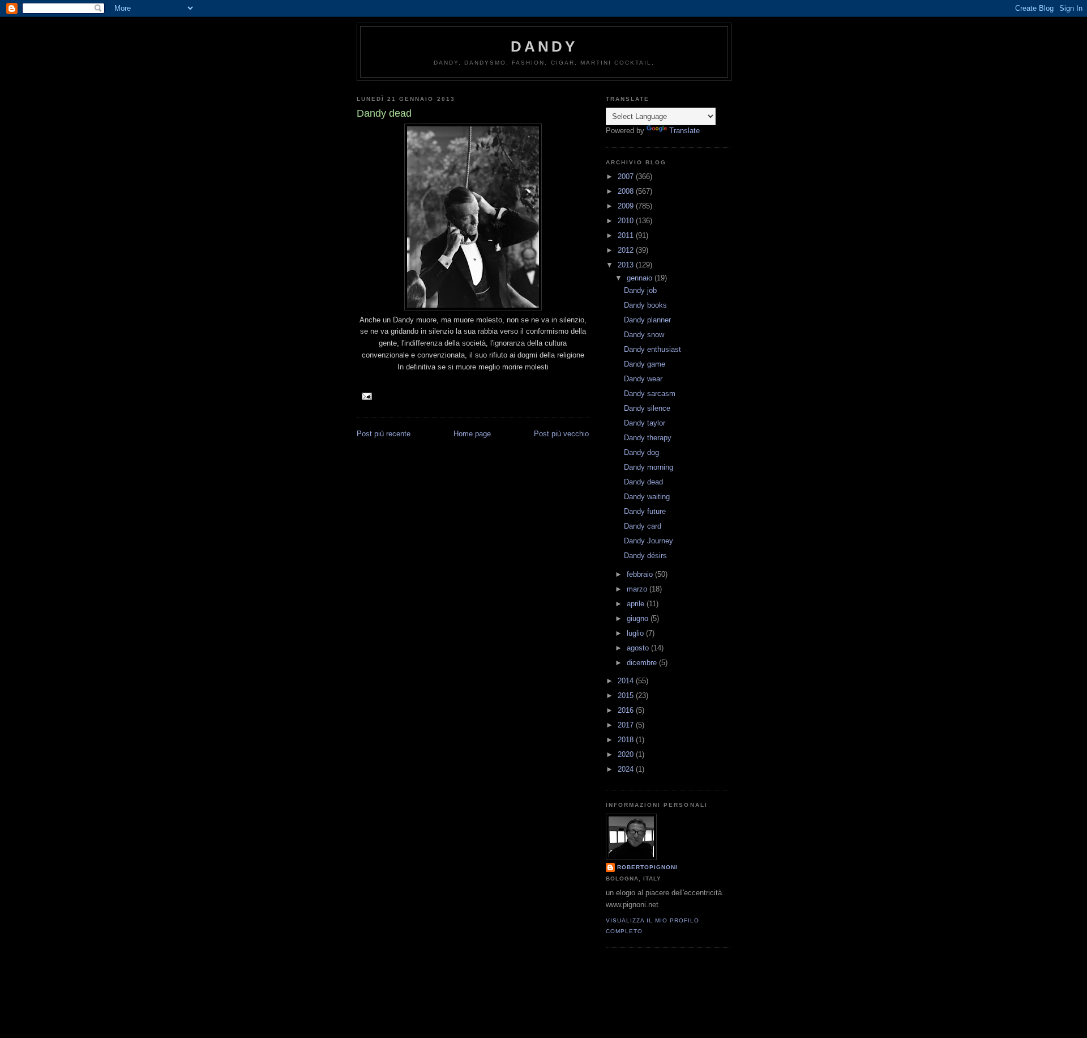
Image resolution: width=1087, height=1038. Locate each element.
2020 (627, 754)
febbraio (641, 574)
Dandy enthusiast (652, 349)
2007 (627, 176)
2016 (627, 710)
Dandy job (640, 290)
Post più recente (383, 433)
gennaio (640, 278)
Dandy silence (647, 408)
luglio (636, 633)
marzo (638, 589)
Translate (684, 130)
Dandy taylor (644, 423)
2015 (627, 695)
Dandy (544, 46)
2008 (627, 191)
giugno (639, 618)
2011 (627, 235)
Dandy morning (648, 467)
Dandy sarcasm (649, 393)
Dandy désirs (645, 555)
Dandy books (645, 305)
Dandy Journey (648, 541)
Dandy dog (641, 452)
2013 (627, 265)
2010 (627, 220)
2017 (627, 725)
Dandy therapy (647, 437)
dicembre (643, 662)
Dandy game (644, 364)
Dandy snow (644, 334)
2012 (627, 250)
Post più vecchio (561, 433)
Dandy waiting (647, 496)
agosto (639, 648)
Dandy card (642, 526)
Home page (472, 433)
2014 (627, 681)
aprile (637, 603)
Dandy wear (643, 379)
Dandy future (645, 511)
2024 (627, 769)
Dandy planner (647, 320)
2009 (627, 206)
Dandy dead (643, 482)
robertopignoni (647, 867)
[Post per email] (366, 396)
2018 (627, 739)
